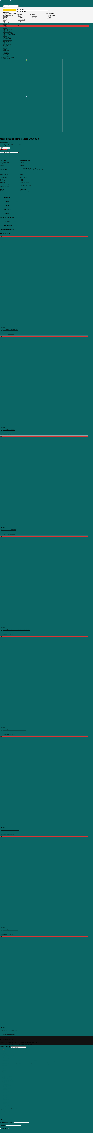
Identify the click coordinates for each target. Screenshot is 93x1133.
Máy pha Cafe (6, 54)
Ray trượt (5, 42)
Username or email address (6, 1122)
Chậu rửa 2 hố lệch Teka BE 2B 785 (9, 930)
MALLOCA (14, 57)
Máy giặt (5, 20)
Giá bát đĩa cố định (7, 29)
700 (15, 229)
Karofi (4, 25)
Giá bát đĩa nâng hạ (7, 32)
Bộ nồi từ (5, 46)
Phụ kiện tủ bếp (51, 16)
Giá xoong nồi (6, 37)
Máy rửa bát (21, 17)
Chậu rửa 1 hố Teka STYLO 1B (8, 430)
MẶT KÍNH (16, 205)
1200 (15, 225)
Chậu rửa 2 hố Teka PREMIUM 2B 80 (9, 330)
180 (15, 209)
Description (6, 155)
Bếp (4, 7)
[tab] (46, 155)
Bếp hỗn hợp (6, 12)
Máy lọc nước (50, 13)
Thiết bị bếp (20, 9)
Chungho (5, 24)
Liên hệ (19, 22)
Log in (10, 1128)
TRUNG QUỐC (17, 201)
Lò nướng (34, 14)
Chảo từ (5, 48)
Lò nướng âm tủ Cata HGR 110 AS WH (10, 830)
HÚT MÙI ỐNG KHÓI (19, 217)
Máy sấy (5, 21)
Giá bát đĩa (5, 30)
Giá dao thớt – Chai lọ (8, 33)
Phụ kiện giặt (6, 56)
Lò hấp (19, 16)
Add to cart (3, 149)
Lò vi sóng (34, 1060)
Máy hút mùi (20, 14)
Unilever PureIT (6, 58)
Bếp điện (5, 10)
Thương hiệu (21, 20)
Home (18, 24)
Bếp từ (4, 1052)
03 (15, 221)
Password (2, 1125)
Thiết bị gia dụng (21, 11)
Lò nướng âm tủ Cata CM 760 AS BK (9, 1030)
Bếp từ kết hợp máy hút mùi (9, 13)
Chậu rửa (34, 16)
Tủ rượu (34, 17)
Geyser (5, 28)
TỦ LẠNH (5, 18)
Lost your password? (5, 1131)
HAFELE (4, 57)
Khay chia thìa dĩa (7, 40)
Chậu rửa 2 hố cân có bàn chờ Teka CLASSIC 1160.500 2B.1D (15, 630)
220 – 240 (16, 213)
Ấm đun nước (6, 50)
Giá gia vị (5, 36)
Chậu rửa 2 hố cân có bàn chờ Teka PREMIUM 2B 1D (13, 730)
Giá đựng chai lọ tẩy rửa (9, 34)
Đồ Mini (49, 18)
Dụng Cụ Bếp (6, 53)
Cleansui (5, 26)
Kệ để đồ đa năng (7, 38)
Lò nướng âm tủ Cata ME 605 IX (8, 530)
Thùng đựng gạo (7, 41)
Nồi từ (4, 49)
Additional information (9, 156)
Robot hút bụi (6, 22)
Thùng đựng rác (7, 44)
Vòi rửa (5, 17)
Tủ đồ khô (5, 45)
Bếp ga (4, 14)
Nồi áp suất (6, 52)
